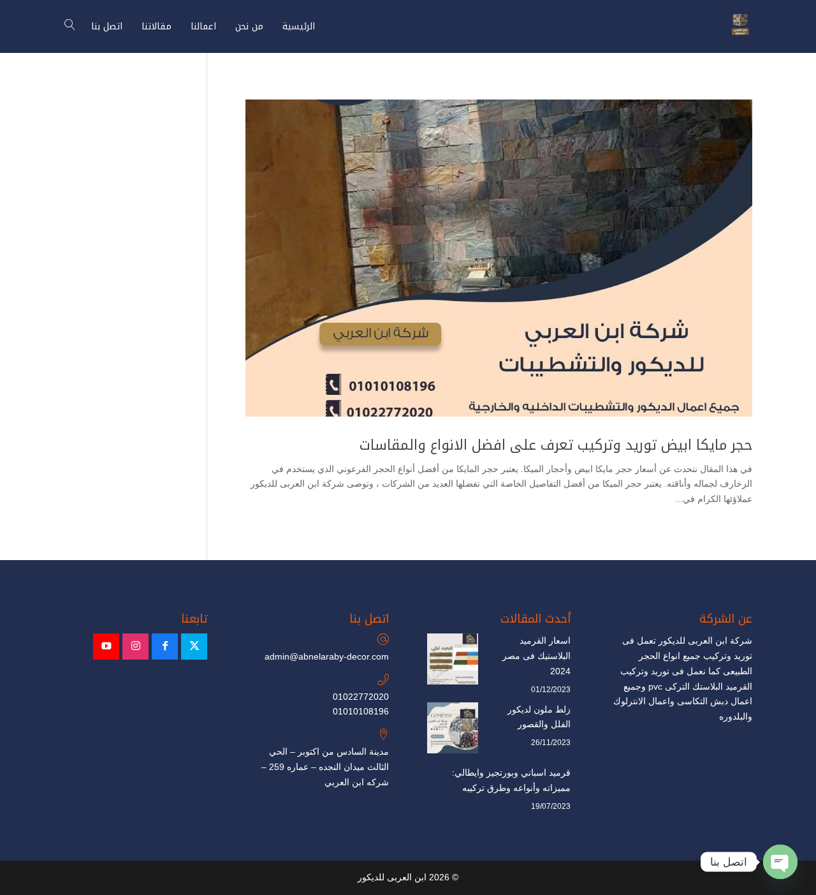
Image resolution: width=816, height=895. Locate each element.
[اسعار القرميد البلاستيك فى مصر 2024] (452, 661)
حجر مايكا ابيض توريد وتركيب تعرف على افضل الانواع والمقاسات (556, 445)
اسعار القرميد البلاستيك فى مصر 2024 (536, 655)
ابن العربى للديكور (392, 877)
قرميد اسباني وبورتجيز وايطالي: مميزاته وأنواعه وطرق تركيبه (511, 780)
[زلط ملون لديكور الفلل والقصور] (452, 730)
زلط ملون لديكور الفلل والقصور (539, 717)
